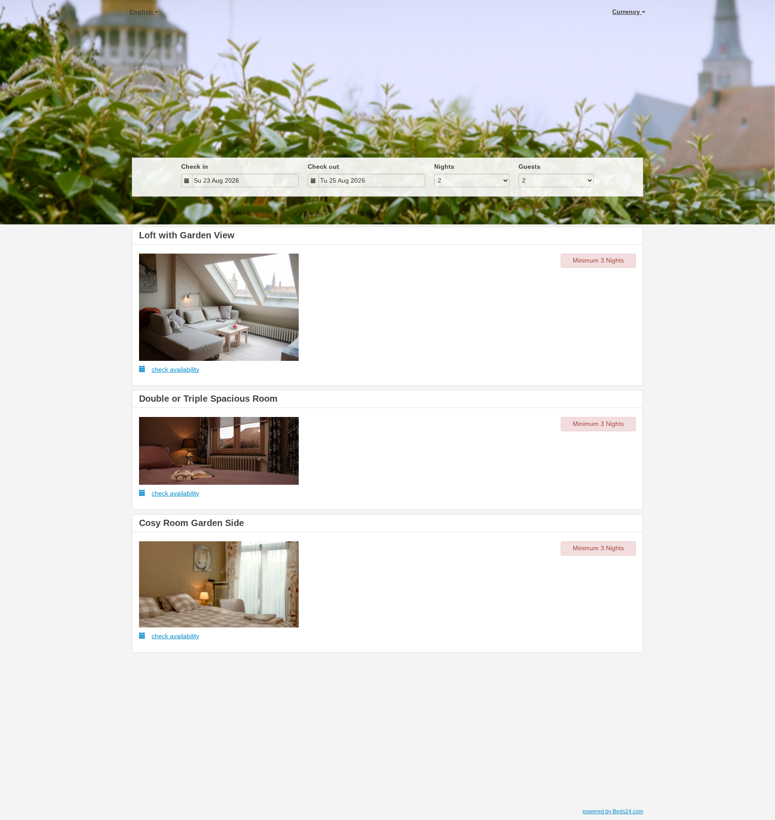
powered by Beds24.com (613, 811)
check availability (175, 369)
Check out (323, 166)
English (142, 11)
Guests (529, 166)
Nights (444, 166)
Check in (194, 166)
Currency (627, 11)
